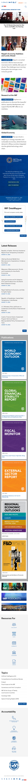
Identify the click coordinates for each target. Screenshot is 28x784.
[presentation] (14, 18)
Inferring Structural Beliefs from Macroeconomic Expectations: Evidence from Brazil (13, 261)
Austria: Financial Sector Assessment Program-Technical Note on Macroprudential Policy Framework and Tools (12, 320)
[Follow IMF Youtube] (9, 2)
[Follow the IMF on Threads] (8, 2)
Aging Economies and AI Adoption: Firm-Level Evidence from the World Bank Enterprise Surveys (12, 282)
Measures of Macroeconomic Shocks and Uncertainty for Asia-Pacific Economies (12, 271)
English (20, 3)
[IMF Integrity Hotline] (15, 2)
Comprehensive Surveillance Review (12, 679)
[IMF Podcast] (11, 2)
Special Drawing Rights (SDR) (10, 699)
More (24, 330)
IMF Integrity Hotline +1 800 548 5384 (14, 721)
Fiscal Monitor (10, 221)
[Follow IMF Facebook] (3, 2)
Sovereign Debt (6, 696)
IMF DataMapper (13, 208)
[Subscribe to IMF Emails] (13, 2)
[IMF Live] (3, 6)
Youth (14, 637)
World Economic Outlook (13, 217)
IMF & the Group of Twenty (9, 690)
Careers (14, 665)
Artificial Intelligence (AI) (8, 676)
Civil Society (14, 627)
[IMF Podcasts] (17, 779)
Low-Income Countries (8, 693)
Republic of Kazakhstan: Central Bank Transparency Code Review (12, 299)
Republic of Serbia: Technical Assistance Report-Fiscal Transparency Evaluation (13, 252)
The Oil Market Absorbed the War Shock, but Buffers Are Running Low (14, 27)
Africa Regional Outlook (13, 226)
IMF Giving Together (14, 752)
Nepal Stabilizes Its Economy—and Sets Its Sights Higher (12, 291)
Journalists (14, 646)
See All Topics (22, 704)
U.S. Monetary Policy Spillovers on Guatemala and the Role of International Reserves (13, 309)
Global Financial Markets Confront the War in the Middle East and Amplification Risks (13, 416)
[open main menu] (26, 3)
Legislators (14, 655)
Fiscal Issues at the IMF (8, 684)
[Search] (26, 7)
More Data (23, 235)
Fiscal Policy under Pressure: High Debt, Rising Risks (13, 456)
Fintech (3, 682)
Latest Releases (9, 246)
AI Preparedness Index (12, 230)
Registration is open (13, 182)
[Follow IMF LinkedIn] (4, 2)
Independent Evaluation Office (14, 731)
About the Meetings (13, 185)
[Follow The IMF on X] (2, 2)
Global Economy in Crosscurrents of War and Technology (13, 376)
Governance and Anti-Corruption (11, 687)
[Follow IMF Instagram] (6, 2)
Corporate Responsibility (14, 742)
